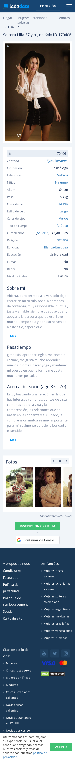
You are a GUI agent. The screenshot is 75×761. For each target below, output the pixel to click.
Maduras (12, 685)
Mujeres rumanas (55, 638)
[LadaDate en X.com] (54, 653)
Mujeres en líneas (18, 678)
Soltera (62, 175)
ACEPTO (61, 747)
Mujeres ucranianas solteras (57, 586)
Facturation (11, 577)
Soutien (9, 611)
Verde (63, 218)
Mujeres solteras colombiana (55, 599)
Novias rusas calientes (14, 707)
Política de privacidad (11, 587)
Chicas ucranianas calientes (18, 695)
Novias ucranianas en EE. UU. (18, 720)
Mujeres (11, 663)
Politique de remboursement (15, 601)
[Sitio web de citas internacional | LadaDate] (16, 6)
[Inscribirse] (19, 487)
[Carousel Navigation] (60, 461)
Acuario (42, 233)
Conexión (48, 6)
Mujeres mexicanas (57, 616)
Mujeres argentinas (57, 609)
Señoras (63, 18)
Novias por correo (18, 730)
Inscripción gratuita (37, 526)
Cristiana (61, 240)
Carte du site (12, 618)
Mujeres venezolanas (58, 631)
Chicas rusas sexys (18, 670)
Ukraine (61, 161)
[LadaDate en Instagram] (65, 653)
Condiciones (12, 570)
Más (13, 336)
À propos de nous (16, 563)
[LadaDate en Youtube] (44, 653)
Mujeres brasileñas (56, 623)
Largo (63, 211)
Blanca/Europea (56, 247)
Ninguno (61, 182)
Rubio (63, 204)
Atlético (62, 225)
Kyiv (49, 161)
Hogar (7, 18)
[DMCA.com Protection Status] (53, 675)
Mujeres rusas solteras (53, 573)
